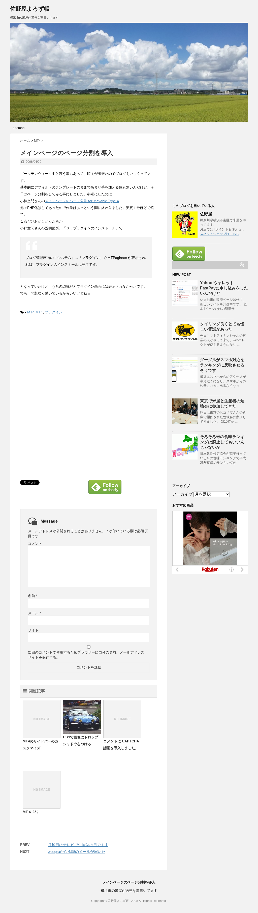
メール (34, 613)
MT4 (31, 312)
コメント (35, 544)
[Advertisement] (62, 359)
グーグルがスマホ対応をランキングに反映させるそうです (222, 365)
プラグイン (53, 312)
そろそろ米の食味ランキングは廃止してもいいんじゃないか (222, 442)
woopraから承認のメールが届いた (76, 851)
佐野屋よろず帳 (30, 9)
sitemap (18, 128)
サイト (33, 630)
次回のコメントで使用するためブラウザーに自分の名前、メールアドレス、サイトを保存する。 (88, 654)
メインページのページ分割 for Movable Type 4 (82, 201)
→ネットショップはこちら (219, 234)
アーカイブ (182, 494)
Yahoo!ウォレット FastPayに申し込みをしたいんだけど (224, 288)
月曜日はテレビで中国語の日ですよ (78, 845)
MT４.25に (31, 812)
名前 (32, 596)
